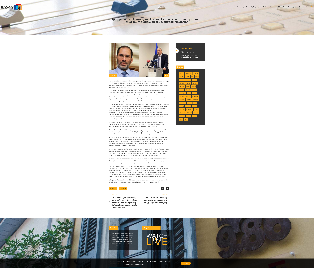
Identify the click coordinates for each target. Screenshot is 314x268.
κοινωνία (123, 188)
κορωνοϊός (195, 99)
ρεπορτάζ (182, 115)
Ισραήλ (197, 76)
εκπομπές (182, 99)
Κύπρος (194, 79)
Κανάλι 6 (182, 79)
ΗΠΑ (192, 76)
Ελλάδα (181, 76)
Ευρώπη (187, 76)
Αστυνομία (195, 73)
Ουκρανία (182, 86)
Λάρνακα (182, 83)
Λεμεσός (188, 83)
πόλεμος (196, 112)
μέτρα (194, 102)
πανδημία (182, 109)
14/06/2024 (113, 75)
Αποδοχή (185, 263)
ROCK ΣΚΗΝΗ (188, 73)
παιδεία (194, 106)
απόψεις (194, 89)
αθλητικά (187, 89)
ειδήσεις (113, 188)
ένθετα (181, 89)
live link (181, 73)
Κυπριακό (188, 79)
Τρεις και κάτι (187, 52)
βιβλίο (189, 93)
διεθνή (194, 93)
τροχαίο (194, 115)
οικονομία (188, 106)
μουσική (182, 106)
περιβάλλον (189, 109)
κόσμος (189, 102)
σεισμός (188, 115)
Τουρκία (194, 86)
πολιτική (196, 109)
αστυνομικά (182, 93)
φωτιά (186, 119)
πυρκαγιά (189, 112)
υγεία (181, 119)
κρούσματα (182, 102)
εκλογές (188, 96)
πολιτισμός (182, 112)
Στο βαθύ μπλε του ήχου (189, 57)
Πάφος (188, 86)
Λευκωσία (195, 83)
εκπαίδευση (195, 96)
